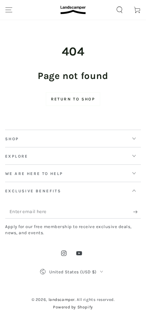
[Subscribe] (137, 211)
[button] (119, 10)
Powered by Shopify (73, 307)
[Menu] (9, 10)
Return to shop (73, 99)
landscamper (62, 299)
